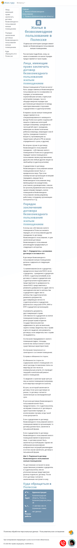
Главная (25, 9)
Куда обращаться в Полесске (10, 53)
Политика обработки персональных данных (21, 531)
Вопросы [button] (20, 3)
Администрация (39, 492)
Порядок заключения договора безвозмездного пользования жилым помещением (11, 40)
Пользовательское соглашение (52, 531)
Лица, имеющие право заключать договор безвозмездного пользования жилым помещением (11, 19)
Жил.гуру (9, 2)
